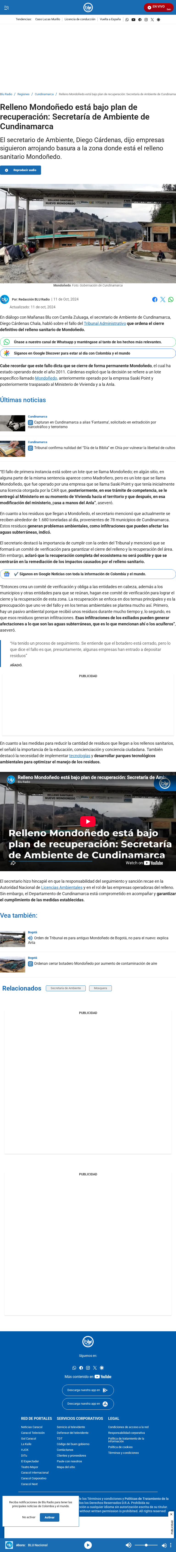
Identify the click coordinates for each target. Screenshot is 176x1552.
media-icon (88, 1545)
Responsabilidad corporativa (126, 1432)
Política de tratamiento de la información (126, 1440)
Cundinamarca (44, 94)
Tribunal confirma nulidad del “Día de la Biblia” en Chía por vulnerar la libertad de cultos (104, 448)
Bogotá (32, 932)
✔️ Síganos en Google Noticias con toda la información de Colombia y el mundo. (80, 574)
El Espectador (30, 1461)
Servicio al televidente (71, 1427)
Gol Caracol (28, 1438)
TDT (60, 1438)
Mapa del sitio (66, 1467)
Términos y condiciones (123, 1452)
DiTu (24, 1455)
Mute (128, 1545)
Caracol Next (29, 1484)
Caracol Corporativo (33, 1478)
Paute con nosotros (69, 1461)
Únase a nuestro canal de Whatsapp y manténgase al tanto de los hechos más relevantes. (88, 342)
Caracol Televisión (33, 1432)
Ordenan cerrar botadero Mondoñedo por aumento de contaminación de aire (95, 963)
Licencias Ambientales (61, 887)
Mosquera (100, 988)
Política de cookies (120, 1447)
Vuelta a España (110, 19)
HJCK (24, 1450)
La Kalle (26, 1444)
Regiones (23, 94)
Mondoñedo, (46, 378)
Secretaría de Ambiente (66, 988)
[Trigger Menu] (6, 7)
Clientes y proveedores (71, 1455)
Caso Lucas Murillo (47, 19)
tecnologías (79, 755)
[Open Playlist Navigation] (170, 1545)
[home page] (88, 7)
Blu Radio (6, 94)
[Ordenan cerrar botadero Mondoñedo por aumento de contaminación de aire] (12, 964)
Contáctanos (65, 1450)
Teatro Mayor (29, 1467)
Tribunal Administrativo (105, 323)
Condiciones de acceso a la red (128, 1427)
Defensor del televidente (72, 1432)
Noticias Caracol (31, 1427)
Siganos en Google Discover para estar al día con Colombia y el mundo (72, 353)
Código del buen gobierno (73, 1444)
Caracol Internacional (35, 1472)
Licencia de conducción (80, 19)
